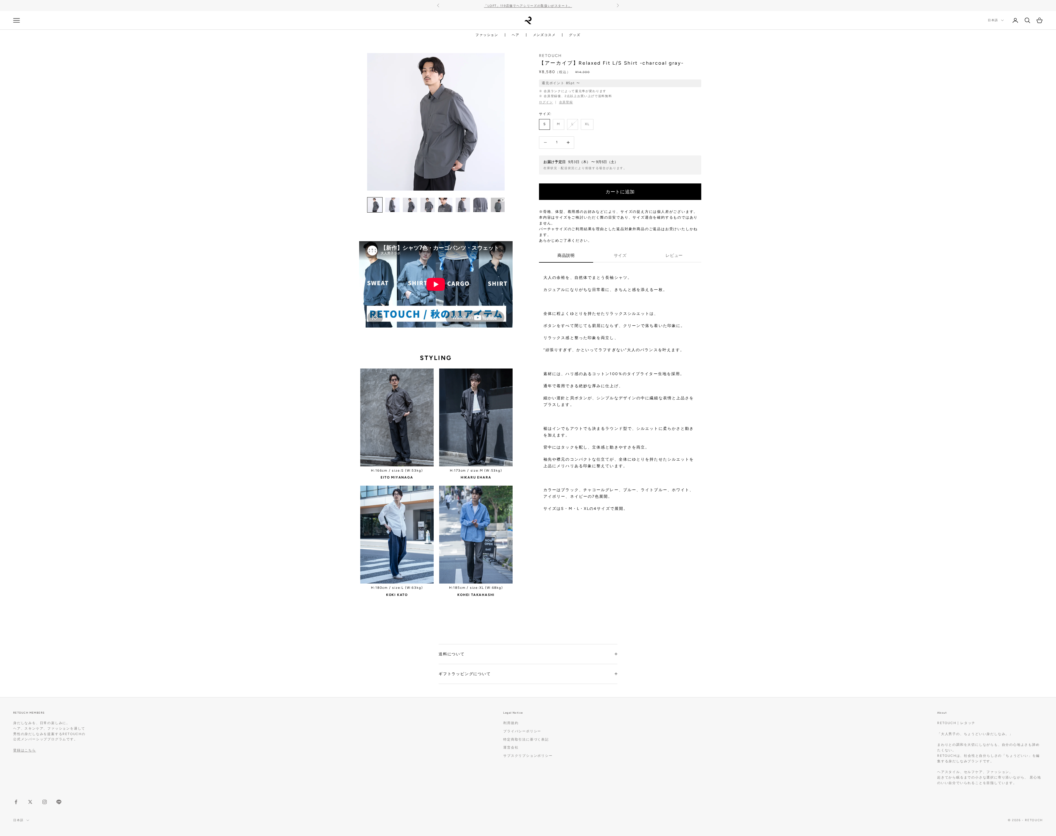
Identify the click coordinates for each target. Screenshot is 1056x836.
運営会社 (510, 747)
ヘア (515, 35)
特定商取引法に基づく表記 (526, 739)
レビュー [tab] (674, 255)
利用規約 (510, 723)
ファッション (486, 35)
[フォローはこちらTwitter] (30, 802)
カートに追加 (620, 191)
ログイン (546, 102)
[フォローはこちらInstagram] (44, 802)
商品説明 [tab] (565, 255)
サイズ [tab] (620, 255)
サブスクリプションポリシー (527, 756)
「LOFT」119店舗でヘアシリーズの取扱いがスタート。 (528, 5)
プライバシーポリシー (522, 731)
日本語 (993, 20)
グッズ (574, 35)
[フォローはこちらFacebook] (16, 802)
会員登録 (566, 102)
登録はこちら (24, 750)
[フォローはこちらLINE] (59, 802)
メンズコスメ (544, 35)
